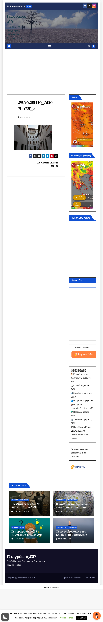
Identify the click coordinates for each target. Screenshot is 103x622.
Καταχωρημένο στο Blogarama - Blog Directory (79, 453)
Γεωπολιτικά (61, 499)
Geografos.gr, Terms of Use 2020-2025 (21, 578)
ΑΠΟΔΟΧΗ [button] (82, 618)
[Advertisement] (51, 68)
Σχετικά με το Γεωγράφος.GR (73, 578)
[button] (89, 46)
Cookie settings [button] (66, 618)
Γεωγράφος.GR (21, 556)
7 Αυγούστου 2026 (65, 511)
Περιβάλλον (72, 527)
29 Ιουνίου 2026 (64, 539)
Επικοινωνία (90, 578)
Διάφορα (15, 499)
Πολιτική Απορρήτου (51, 587)
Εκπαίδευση (24, 499)
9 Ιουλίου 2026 (19, 539)
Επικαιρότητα (72, 499)
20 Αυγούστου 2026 (21, 511)
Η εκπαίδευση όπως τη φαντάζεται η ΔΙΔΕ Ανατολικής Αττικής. (25, 507)
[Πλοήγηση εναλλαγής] (49, 46)
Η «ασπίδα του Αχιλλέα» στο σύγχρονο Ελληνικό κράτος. (72, 507)
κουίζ (22, 527)
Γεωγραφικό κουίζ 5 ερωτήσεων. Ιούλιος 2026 (26, 533)
